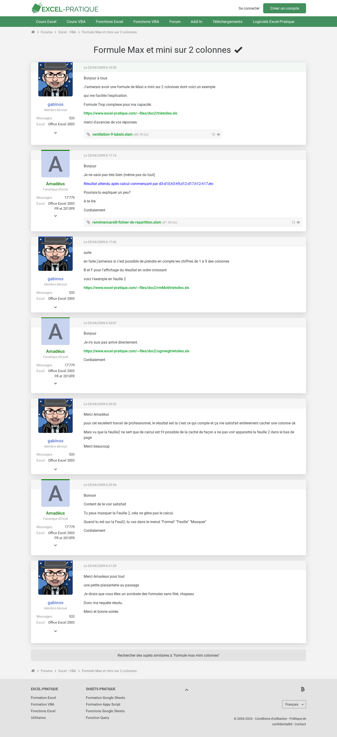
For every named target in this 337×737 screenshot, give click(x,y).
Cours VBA (76, 21)
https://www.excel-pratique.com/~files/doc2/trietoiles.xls (130, 113)
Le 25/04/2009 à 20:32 (100, 404)
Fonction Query (97, 718)
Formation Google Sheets (105, 698)
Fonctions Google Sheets (105, 711)
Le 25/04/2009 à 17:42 (100, 242)
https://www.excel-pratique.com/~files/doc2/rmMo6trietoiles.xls (136, 288)
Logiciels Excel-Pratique (273, 21)
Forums (46, 32)
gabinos (56, 104)
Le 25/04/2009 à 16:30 (100, 67)
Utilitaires (38, 718)
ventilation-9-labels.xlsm (112, 134)
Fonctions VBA (146, 21)
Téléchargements (228, 21)
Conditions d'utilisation (271, 718)
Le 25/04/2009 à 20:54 (100, 485)
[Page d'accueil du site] (33, 32)
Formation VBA (42, 704)
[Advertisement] (263, 108)
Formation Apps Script (103, 704)
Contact (300, 724)
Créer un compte (284, 8)
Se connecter (249, 8)
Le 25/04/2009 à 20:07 (100, 323)
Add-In (196, 21)
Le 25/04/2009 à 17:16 (100, 155)
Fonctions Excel (109, 21)
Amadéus (55, 183)
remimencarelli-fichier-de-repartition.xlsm (126, 222)
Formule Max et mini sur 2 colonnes (109, 32)
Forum (175, 21)
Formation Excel (43, 698)
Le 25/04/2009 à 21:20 (100, 566)
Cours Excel (46, 21)
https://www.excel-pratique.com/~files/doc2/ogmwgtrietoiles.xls (136, 351)
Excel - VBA (67, 32)
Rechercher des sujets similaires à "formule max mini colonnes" (169, 655)
